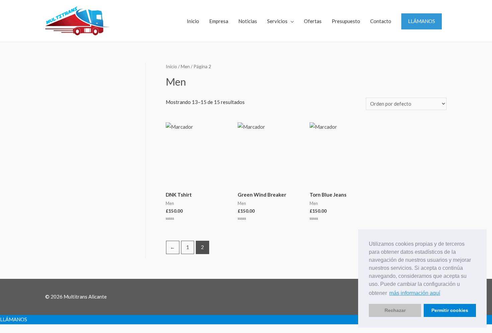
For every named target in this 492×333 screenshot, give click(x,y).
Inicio (193, 21)
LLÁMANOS (421, 21)
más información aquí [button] (414, 293)
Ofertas (313, 21)
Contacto (380, 21)
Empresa (218, 21)
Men (185, 66)
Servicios (277, 21)
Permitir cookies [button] (449, 310)
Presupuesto (346, 21)
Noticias (247, 21)
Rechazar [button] (395, 310)
